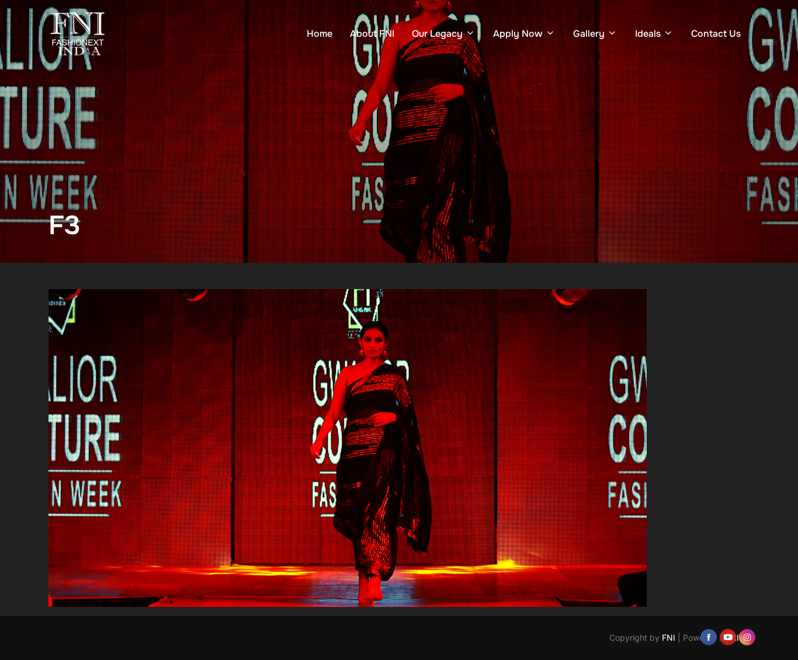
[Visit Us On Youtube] (727, 636)
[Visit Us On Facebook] (708, 636)
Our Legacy (437, 33)
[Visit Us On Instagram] (747, 636)
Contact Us (716, 33)
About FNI (372, 33)
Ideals (648, 33)
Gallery (589, 33)
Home (319, 33)
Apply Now (518, 33)
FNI (668, 637)
